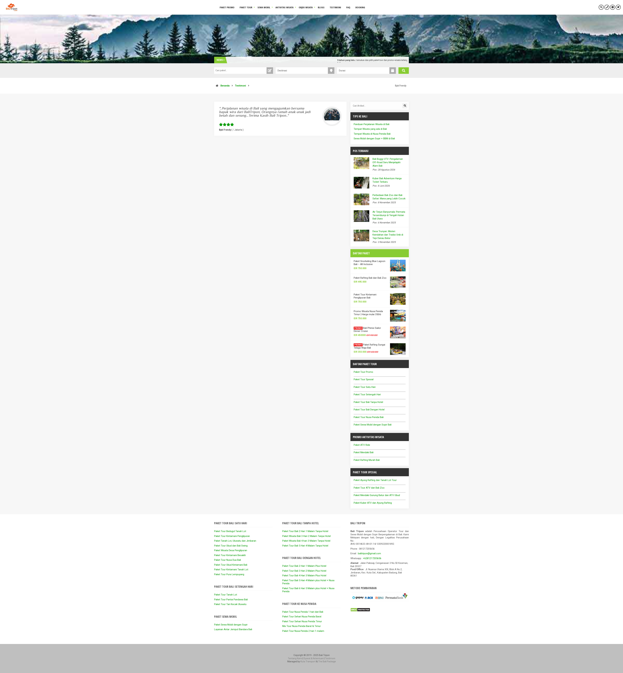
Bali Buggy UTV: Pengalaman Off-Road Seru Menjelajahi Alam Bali (388, 162)
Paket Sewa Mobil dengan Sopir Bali (372, 424)
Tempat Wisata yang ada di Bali (370, 128)
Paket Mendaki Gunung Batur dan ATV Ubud (377, 495)
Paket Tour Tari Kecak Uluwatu (230, 604)
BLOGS (321, 7)
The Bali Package (327, 661)
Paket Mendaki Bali (363, 452)
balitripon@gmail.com (369, 553)
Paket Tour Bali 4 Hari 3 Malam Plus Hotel (304, 575)
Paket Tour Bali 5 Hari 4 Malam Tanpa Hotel (305, 545)
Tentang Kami (295, 658)
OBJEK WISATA (306, 7)
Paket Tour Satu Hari (365, 387)
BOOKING (360, 7)
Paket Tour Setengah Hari (367, 394)
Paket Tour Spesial (363, 379)
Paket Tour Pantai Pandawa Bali (231, 599)
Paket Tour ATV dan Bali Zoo (369, 487)
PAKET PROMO (227, 7)
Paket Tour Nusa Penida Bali (369, 417)
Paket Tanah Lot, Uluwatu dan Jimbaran (235, 540)
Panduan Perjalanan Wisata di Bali (371, 124)
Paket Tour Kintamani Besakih (230, 555)
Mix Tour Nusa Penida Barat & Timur (301, 626)
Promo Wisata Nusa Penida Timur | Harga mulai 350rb (368, 313)
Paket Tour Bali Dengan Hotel (369, 409)
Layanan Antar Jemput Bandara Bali (233, 629)
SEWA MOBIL (263, 7)
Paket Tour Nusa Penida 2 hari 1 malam (303, 631)
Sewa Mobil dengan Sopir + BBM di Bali (374, 138)
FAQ (348, 7)
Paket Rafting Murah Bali (367, 460)
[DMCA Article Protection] (360, 610)
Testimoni (240, 85)
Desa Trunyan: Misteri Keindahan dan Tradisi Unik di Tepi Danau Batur (388, 235)
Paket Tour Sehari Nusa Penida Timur (302, 621)
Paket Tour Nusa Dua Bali (227, 559)
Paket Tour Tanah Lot (225, 594)
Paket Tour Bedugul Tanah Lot (230, 531)
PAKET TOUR (246, 7)
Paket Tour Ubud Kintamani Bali (230, 564)
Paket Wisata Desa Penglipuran (230, 550)
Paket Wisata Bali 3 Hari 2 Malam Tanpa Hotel (306, 536)
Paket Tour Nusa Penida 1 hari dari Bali (302, 611)
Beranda (225, 85)
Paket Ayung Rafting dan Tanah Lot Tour (375, 480)
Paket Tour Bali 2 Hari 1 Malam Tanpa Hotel (305, 531)
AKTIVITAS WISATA (284, 7)
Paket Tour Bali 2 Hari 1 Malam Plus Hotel (304, 565)
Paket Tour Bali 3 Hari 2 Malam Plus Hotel (304, 570)
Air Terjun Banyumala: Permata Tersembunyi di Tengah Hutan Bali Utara (389, 215)
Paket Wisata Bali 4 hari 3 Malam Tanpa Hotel (306, 540)
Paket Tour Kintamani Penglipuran (232, 536)
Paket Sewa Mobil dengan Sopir (231, 624)
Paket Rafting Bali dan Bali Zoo (370, 277)
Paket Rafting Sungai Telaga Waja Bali (369, 346)
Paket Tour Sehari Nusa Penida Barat (301, 616)
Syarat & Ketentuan (314, 658)
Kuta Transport (308, 661)
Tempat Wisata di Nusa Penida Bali (372, 133)
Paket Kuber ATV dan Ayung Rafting (373, 502)
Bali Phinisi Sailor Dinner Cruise (367, 330)
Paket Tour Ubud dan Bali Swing (231, 545)
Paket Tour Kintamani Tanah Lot (231, 569)
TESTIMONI (335, 7)
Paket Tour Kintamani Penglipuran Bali (365, 296)
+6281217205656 (372, 558)
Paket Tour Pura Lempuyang (229, 574)
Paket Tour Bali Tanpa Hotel (368, 402)
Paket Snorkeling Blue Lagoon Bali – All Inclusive (369, 263)
